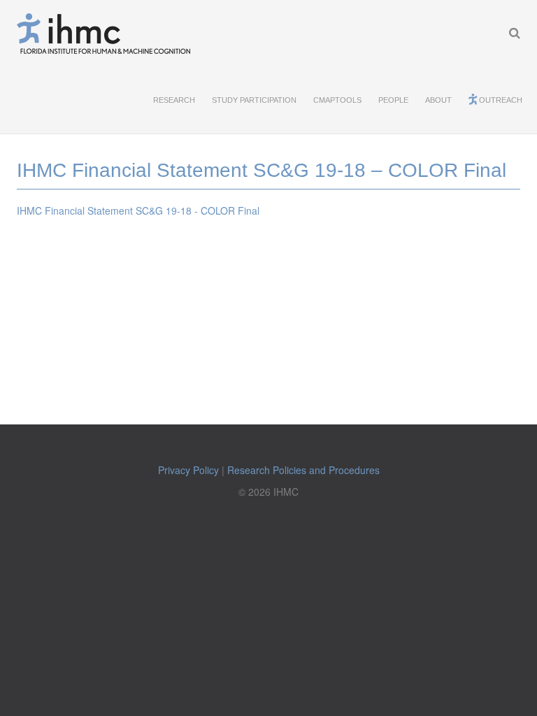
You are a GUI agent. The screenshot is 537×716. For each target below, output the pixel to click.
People (393, 100)
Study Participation (254, 100)
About (438, 100)
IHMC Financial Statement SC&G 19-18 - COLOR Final (138, 210)
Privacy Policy (188, 470)
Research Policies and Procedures (303, 470)
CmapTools (337, 100)
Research (174, 100)
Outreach (500, 100)
